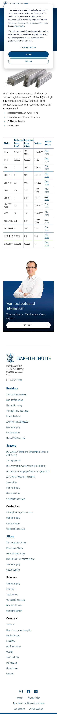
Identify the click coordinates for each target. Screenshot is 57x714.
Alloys (10, 536)
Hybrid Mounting (14, 405)
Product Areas (12, 635)
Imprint (20, 697)
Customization (13, 432)
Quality (9, 651)
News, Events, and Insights (18, 630)
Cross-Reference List (15, 438)
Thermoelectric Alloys (16, 542)
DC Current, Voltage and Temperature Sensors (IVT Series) (27, 453)
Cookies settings (28, 47)
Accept (28, 54)
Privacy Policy (33, 697)
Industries (11, 589)
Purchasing (11, 662)
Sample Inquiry (13, 427)
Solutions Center (14, 610)
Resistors (12, 388)
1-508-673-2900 (15, 380)
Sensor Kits (11, 482)
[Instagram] (21, 691)
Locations (10, 641)
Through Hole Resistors (17, 410)
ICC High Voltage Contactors (19, 512)
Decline (28, 61)
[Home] (15, 4)
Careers (9, 673)
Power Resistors (13, 416)
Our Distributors (13, 646)
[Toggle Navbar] (50, 4)
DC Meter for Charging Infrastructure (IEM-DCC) (27, 471)
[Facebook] (28, 691)
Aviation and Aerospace (17, 421)
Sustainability (12, 657)
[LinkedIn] (36, 691)
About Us (10, 624)
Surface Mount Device (16, 394)
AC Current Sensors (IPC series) (20, 477)
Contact (27, 325)
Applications (12, 594)
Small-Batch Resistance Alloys (20, 559)
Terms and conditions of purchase (28, 703)
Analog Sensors (13, 460)
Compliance (11, 668)
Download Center (14, 605)
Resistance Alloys (14, 548)
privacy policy (18, 26)
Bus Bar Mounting (14, 400)
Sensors (11, 445)
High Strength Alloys (15, 553)
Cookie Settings (36, 708)
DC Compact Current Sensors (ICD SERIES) (25, 466)
